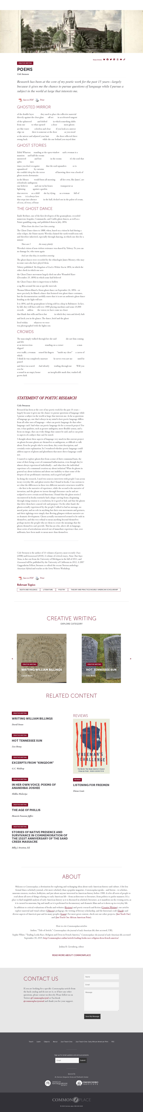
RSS (112, 1042)
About (55, 1042)
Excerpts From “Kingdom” (33, 762)
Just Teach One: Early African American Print (92, 1042)
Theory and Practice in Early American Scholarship (94, 590)
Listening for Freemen (91, 785)
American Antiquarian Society (65, 1077)
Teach (31, 1042)
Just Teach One (123, 914)
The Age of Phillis (26, 810)
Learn (39, 1042)
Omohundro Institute (82, 1077)
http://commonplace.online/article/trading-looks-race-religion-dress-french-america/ (81, 938)
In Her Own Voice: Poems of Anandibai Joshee (34, 786)
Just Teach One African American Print (73, 918)
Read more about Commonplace (71, 955)
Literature (48, 590)
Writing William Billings (41, 669)
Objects (50, 911)
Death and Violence (28, 590)
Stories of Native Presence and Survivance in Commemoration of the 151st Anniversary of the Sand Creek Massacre (40, 836)
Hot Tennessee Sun (101, 669)
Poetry (61, 590)
